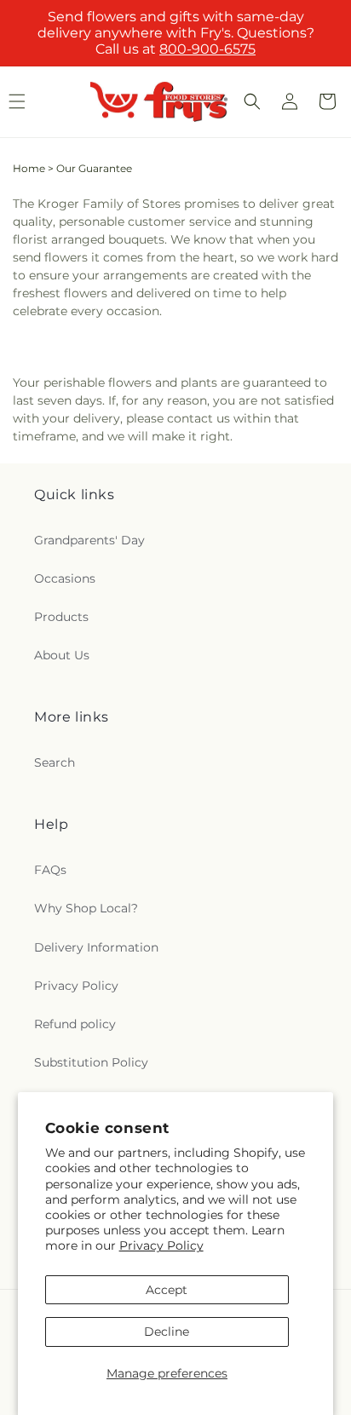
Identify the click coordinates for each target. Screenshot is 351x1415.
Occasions (64, 578)
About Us (61, 655)
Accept (166, 1289)
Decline (166, 1331)
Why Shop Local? (86, 908)
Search (54, 762)
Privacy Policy (161, 1245)
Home (29, 168)
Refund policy (75, 1024)
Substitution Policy (91, 1062)
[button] (252, 101)
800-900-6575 (207, 49)
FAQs (50, 869)
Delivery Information (96, 947)
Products (61, 616)
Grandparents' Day (89, 540)
